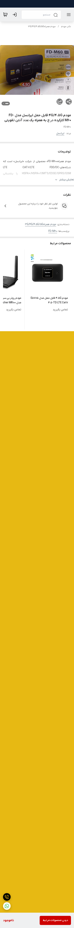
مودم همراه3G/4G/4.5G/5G (42, 26)
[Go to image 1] (6, 103)
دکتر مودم (66, 26)
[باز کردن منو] (68, 15)
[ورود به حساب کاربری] (15, 15)
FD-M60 (52, 231)
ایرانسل (60, 133)
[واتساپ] (7, 906)
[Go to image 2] (3, 103)
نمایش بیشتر (66, 179)
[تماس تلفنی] (7, 897)
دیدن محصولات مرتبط (55, 920)
